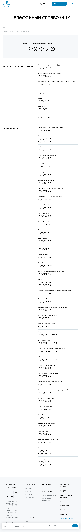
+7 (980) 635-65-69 (44, 265)
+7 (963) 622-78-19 (44, 130)
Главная (5, 31)
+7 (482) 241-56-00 (44, 434)
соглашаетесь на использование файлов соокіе (25, 525)
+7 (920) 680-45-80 (44, 232)
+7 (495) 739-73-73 (44, 158)
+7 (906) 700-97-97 (44, 310)
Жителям (12, 31)
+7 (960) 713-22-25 (44, 84)
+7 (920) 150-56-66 (44, 461)
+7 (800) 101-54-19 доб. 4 (47, 351)
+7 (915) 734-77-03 (44, 384)
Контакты (63, 514)
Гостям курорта (29, 484)
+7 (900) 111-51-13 (44, 450)
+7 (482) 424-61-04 (44, 138)
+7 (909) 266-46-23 (44, 117)
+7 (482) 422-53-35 (44, 149)
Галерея (63, 491)
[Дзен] (12, 496)
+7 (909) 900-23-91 (44, 257)
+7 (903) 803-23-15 (44, 109)
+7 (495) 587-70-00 (44, 191)
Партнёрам (64, 510)
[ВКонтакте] (16, 492)
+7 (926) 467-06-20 (44, 368)
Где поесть (27, 491)
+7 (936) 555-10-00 (44, 426)
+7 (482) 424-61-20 (44, 67)
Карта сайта (9, 520)
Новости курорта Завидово (66, 496)
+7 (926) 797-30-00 (44, 376)
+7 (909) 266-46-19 (44, 101)
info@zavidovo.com (11, 487)
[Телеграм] (7, 492)
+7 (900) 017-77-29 (44, 249)
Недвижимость (47, 491)
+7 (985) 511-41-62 (44, 274)
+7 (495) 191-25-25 (44, 224)
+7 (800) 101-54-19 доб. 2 (47, 334)
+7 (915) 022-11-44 (44, 409)
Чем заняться (28, 494)
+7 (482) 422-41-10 (44, 92)
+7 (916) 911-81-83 (44, 282)
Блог (61, 501)
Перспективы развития (64, 485)
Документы (9, 508)
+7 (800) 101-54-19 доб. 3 (47, 343)
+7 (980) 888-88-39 (44, 453)
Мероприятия (46, 484)
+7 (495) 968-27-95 (44, 392)
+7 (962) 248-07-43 (44, 199)
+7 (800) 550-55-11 (44, 166)
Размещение (28, 488)
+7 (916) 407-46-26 (44, 401)
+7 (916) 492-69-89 (44, 417)
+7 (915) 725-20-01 (44, 216)
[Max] (12, 492)
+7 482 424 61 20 (40, 49)
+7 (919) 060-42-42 (44, 442)
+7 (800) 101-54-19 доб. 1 (47, 326)
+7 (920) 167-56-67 (44, 76)
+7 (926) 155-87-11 (44, 318)
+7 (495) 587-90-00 (44, 174)
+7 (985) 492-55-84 (44, 285)
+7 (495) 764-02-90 (44, 293)
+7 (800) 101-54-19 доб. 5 (47, 359)
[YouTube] (7, 496)
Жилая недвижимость (49, 495)
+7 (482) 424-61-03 (44, 141)
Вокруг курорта (29, 497)
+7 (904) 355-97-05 (44, 464)
